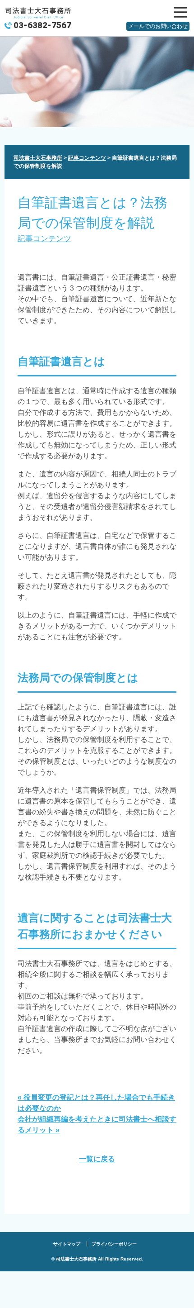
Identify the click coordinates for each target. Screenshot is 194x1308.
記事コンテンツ (44, 238)
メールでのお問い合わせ (158, 26)
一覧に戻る (97, 1159)
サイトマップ (66, 1243)
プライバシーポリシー (114, 1243)
